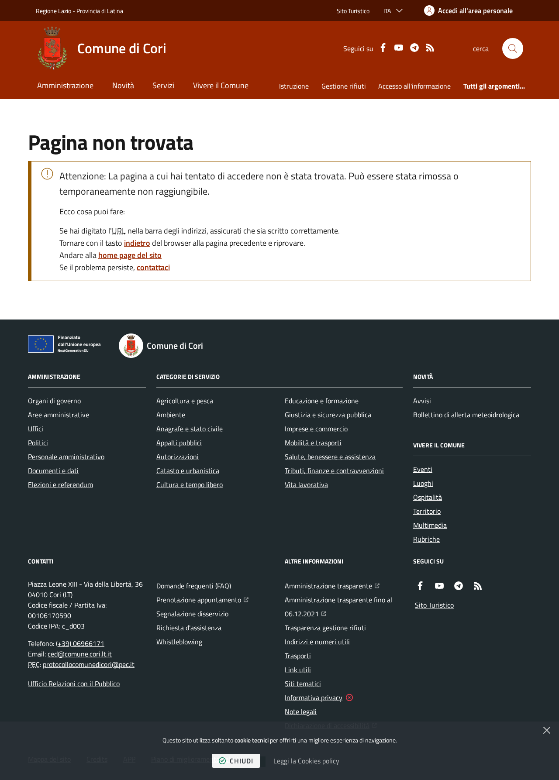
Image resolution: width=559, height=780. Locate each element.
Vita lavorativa (306, 484)
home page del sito (130, 255)
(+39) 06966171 (80, 643)
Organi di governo (54, 400)
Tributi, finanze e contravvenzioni (334, 470)
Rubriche (426, 539)
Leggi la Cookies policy (306, 761)
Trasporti (298, 655)
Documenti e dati (53, 470)
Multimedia (430, 525)
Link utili (298, 669)
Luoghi (423, 483)
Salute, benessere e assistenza (330, 456)
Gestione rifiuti (343, 86)
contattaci (153, 267)
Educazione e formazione (322, 400)
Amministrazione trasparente (332, 585)
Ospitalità (427, 497)
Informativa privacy (313, 697)
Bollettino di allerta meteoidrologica (466, 414)
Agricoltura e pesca (184, 400)
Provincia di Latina (99, 10)
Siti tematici (303, 683)
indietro (137, 243)
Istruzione (294, 86)
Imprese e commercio (316, 428)
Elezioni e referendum (60, 484)
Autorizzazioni (177, 456)
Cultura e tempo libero (189, 484)
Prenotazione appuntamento (202, 599)
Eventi (422, 469)
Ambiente (170, 414)
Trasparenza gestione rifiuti (325, 627)
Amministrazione (65, 85)
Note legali (301, 711)
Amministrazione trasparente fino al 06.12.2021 (344, 606)
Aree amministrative (58, 414)
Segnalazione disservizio (192, 613)
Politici (38, 442)
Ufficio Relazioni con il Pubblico (74, 683)
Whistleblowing (179, 641)
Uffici (35, 428)
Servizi (163, 85)
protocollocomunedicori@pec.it (89, 664)
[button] (512, 48)
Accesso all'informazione (414, 86)
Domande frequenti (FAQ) (193, 586)
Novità (123, 85)
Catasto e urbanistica (187, 470)
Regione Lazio (53, 10)
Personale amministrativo (66, 456)
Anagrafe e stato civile (189, 428)
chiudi (241, 761)
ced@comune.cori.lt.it (80, 654)
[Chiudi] (547, 730)
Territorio (427, 511)
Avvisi (422, 400)
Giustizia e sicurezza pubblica (328, 414)
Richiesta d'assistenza (188, 627)
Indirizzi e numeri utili (317, 641)
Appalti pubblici (179, 442)
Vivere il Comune (220, 85)
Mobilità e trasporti (313, 442)
